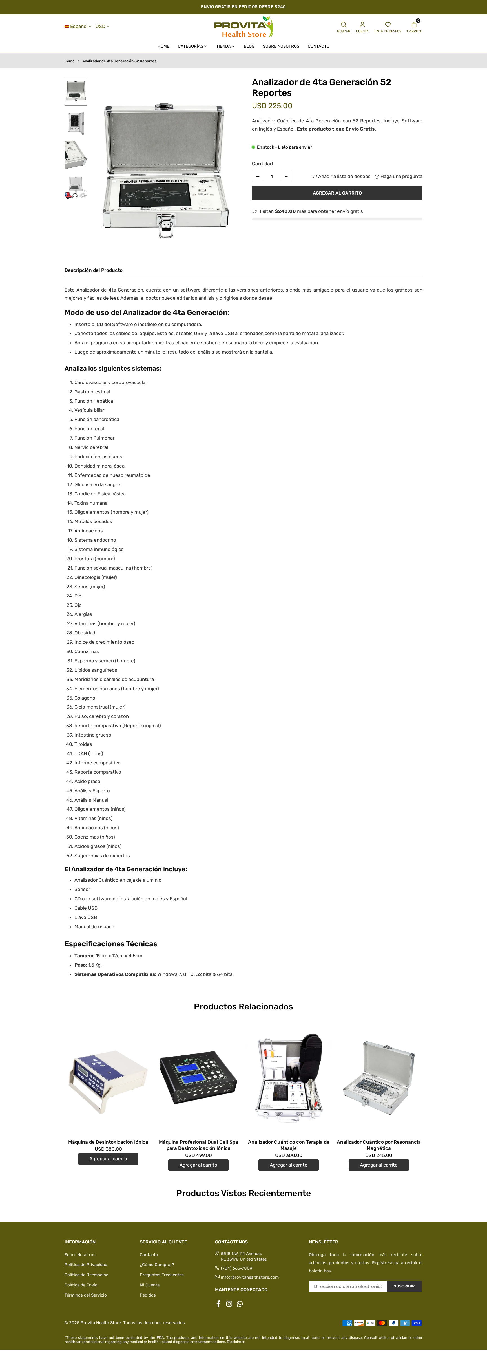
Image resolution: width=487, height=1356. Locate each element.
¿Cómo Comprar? (157, 1264)
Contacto (318, 46)
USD (100, 26)
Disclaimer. (236, 1342)
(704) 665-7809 (236, 1268)
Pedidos (148, 1295)
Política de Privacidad (86, 1264)
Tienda (223, 46)
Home (163, 46)
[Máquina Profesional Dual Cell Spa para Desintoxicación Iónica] (198, 1078)
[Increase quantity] (286, 176)
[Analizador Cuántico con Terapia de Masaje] (288, 1078)
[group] (164, 169)
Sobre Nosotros (281, 46)
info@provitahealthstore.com (250, 1277)
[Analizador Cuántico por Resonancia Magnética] (378, 1078)
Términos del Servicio (86, 1295)
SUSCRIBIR (404, 1286)
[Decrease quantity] (258, 176)
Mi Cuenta (150, 1284)
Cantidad (262, 163)
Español (79, 26)
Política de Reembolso (87, 1274)
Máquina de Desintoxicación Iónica (108, 1142)
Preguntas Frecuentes (162, 1274)
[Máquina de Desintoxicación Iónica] (108, 1078)
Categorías (190, 46)
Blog (249, 46)
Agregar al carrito (108, 1158)
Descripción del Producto (94, 270)
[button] (230, 170)
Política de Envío (81, 1284)
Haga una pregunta (400, 176)
